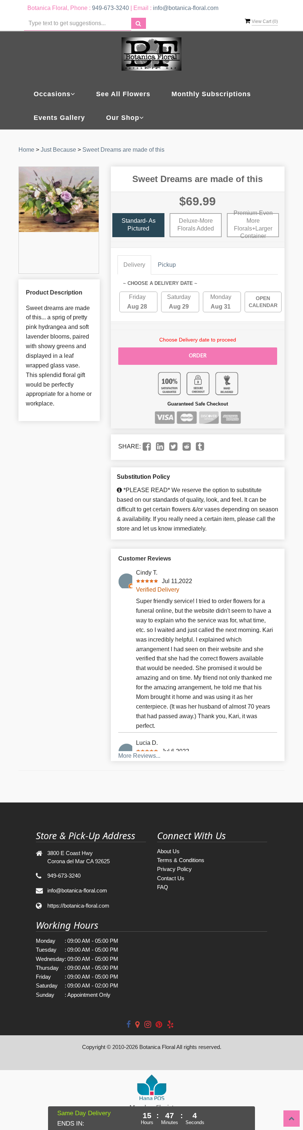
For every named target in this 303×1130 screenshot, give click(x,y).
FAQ (162, 887)
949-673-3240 (110, 8)
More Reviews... (139, 756)
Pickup (167, 265)
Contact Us (170, 878)
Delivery (134, 265)
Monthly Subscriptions (211, 94)
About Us (168, 851)
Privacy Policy (174, 869)
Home (26, 150)
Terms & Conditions (180, 860)
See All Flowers (123, 94)
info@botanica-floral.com (185, 8)
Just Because (58, 150)
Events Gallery (59, 117)
